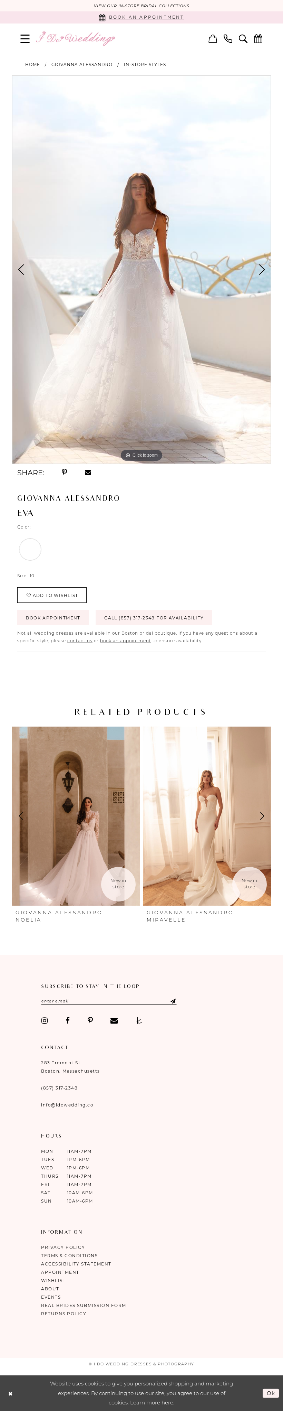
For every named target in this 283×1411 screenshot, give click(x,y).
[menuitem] (25, 38)
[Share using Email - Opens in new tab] (88, 472)
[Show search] (243, 38)
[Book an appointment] (258, 38)
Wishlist (53, 1280)
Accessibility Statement (76, 1264)
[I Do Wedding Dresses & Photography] (75, 38)
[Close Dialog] (10, 1393)
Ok (271, 1393)
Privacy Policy (63, 1247)
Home (32, 64)
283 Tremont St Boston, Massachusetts (70, 1067)
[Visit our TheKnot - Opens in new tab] (139, 1021)
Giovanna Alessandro (82, 64)
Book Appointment (53, 617)
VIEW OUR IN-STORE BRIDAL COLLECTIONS (141, 5)
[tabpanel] (141, 270)
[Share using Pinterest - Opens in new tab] (64, 472)
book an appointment (125, 640)
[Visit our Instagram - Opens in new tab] (44, 1021)
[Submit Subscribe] (167, 1001)
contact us (79, 640)
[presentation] (76, 816)
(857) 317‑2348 (59, 1088)
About (50, 1288)
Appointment (60, 1272)
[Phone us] (228, 38)
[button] (25, 38)
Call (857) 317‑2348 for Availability (154, 617)
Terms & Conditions (69, 1255)
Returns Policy (63, 1313)
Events (51, 1297)
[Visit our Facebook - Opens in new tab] (67, 1021)
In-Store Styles (145, 64)
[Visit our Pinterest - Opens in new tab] (90, 1021)
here (167, 1402)
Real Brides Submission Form (83, 1305)
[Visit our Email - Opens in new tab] (114, 1021)
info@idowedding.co (67, 1105)
